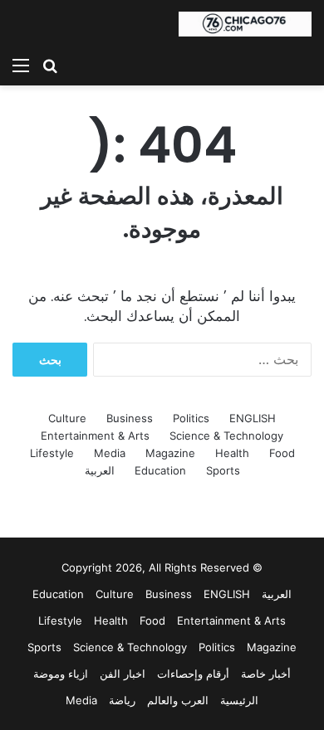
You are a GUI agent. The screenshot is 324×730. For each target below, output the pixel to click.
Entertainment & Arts (95, 435)
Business (129, 418)
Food (282, 453)
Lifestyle (52, 453)
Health (232, 453)
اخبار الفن (122, 673)
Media (109, 453)
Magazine (170, 453)
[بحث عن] (50, 64)
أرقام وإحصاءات (193, 673)
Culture (67, 418)
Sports (223, 470)
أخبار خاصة (266, 673)
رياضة (122, 700)
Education (160, 470)
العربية (100, 470)
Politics (191, 418)
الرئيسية (239, 700)
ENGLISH (252, 418)
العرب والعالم (178, 700)
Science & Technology (226, 435)
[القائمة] (20, 64)
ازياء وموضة (60, 673)
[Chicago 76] (245, 24)
